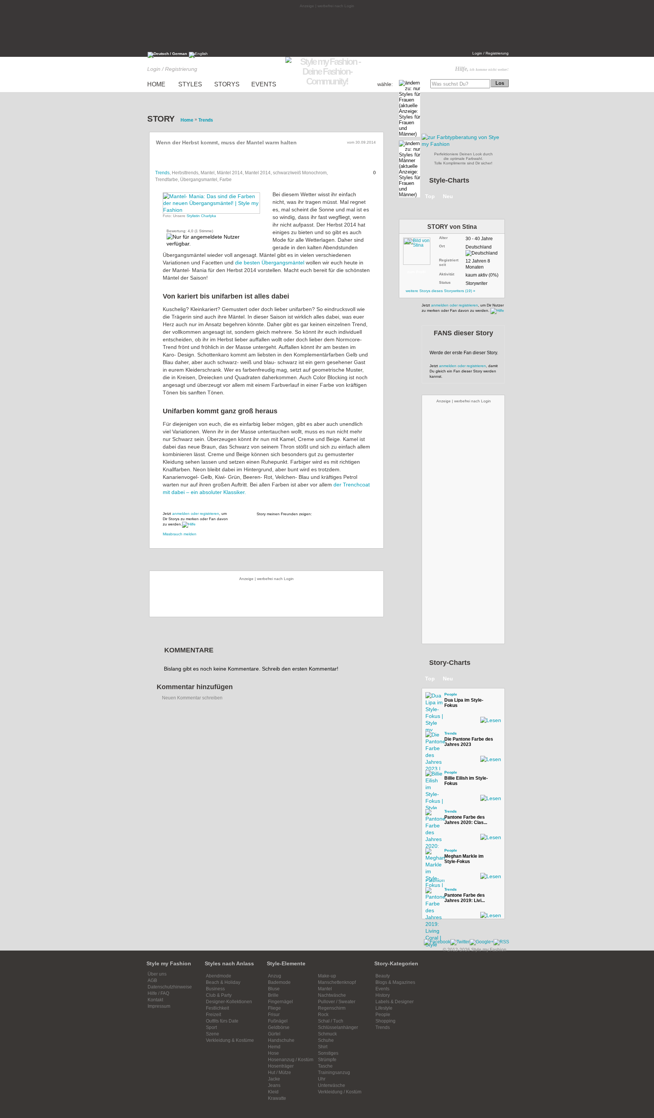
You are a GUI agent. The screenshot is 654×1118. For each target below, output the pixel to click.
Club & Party (219, 995)
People (450, 694)
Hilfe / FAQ (158, 993)
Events (382, 988)
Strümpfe (327, 1059)
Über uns (157, 974)
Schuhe (326, 1040)
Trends (162, 172)
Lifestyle (383, 1008)
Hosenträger (281, 1066)
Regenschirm (332, 1008)
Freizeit (213, 1014)
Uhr (321, 1079)
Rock (323, 1014)
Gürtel (274, 1034)
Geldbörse (279, 1027)
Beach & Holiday (223, 982)
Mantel (325, 988)
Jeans (274, 1085)
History (382, 995)
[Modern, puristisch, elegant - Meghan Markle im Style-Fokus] (433, 855)
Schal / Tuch (330, 1021)
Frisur (274, 1014)
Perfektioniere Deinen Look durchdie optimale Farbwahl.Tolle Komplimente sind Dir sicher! (463, 158)
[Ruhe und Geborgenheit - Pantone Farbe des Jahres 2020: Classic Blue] (433, 816)
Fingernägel (280, 1001)
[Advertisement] (327, 29)
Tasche (325, 1066)
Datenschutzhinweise (170, 987)
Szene (212, 1034)
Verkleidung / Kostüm (339, 1092)
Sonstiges (328, 1053)
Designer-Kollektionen (229, 1001)
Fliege (274, 1008)
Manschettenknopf (337, 982)
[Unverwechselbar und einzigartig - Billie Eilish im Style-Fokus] (433, 777)
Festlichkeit (217, 1008)
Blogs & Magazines (395, 982)
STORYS (227, 84)
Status (445, 282)
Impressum (159, 1006)
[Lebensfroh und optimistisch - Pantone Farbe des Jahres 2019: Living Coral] (433, 894)
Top (430, 196)
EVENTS (263, 84)
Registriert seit (448, 262)
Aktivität (446, 274)
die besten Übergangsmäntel (269, 263)
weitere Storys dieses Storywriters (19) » (440, 291)
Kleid (273, 1092)
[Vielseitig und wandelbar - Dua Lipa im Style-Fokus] (433, 699)
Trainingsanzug (334, 1072)
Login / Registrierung (490, 53)
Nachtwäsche (332, 995)
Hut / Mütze (279, 1072)
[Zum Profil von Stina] (420, 250)
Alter (443, 238)
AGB (152, 980)
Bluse (274, 988)
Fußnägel (278, 1021)
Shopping (385, 1021)
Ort (442, 246)
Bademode (279, 982)
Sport (211, 1027)
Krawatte (277, 1098)
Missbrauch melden (179, 534)
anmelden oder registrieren (195, 513)
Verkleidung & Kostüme (230, 1040)
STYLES (190, 84)
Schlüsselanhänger (338, 1027)
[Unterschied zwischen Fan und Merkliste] (189, 524)
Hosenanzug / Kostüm (290, 1059)
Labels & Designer (394, 1001)
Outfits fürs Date (222, 1021)
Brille (273, 995)
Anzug (274, 976)
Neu (448, 196)
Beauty (382, 976)
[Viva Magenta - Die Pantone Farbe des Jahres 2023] (433, 738)
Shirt (322, 1046)
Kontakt (155, 999)
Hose (273, 1053)
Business (215, 988)
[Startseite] (327, 81)
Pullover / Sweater (336, 1001)
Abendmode (218, 976)
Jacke (274, 1079)
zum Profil (416, 272)
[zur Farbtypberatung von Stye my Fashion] (463, 144)
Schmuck (327, 1034)
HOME (156, 84)
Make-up (327, 976)
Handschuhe (281, 1040)
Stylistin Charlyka (201, 216)
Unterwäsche (331, 1085)
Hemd (274, 1046)
